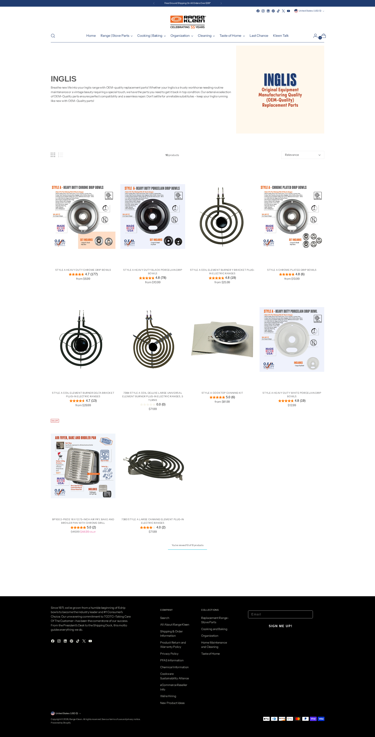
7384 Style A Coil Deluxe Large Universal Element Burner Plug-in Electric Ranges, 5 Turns (152, 396)
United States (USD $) (310, 10)
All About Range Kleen (174, 624)
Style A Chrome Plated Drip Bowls (292, 269)
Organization (209, 635)
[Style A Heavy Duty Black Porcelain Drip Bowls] (152, 216)
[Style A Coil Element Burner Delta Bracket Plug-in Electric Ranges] (83, 339)
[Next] (221, 3)
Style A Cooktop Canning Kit (222, 392)
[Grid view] (53, 155)
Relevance (292, 155)
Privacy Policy (169, 653)
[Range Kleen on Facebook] (258, 11)
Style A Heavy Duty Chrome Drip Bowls (83, 269)
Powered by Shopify (61, 722)
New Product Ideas (172, 703)
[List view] (60, 155)
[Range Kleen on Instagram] (263, 11)
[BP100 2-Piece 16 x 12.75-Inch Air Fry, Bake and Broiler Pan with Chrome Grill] (83, 466)
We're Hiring (168, 696)
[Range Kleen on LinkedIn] (268, 11)
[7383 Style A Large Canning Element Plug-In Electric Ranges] (152, 466)
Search (164, 618)
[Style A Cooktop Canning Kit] (222, 339)
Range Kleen (75, 719)
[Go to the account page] (314, 36)
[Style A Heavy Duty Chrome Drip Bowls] (83, 216)
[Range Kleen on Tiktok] (278, 11)
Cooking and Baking (214, 629)
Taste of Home (210, 653)
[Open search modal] (53, 36)
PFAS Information (171, 660)
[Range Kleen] (187, 21)
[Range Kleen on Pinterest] (273, 11)
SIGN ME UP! (280, 626)
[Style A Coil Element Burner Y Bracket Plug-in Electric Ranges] (222, 216)
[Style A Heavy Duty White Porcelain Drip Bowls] (292, 339)
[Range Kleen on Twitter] (283, 11)
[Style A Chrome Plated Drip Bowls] (292, 216)
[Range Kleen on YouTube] (288, 11)
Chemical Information (174, 667)
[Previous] (154, 3)
